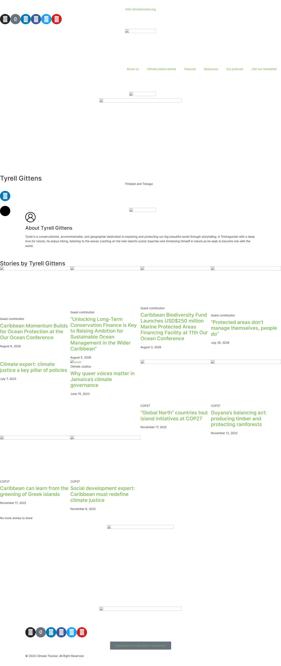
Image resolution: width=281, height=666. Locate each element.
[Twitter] (46, 19)
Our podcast (234, 69)
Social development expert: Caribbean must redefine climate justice (102, 494)
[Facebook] (36, 19)
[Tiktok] (15, 19)
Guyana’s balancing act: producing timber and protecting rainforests (239, 418)
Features (190, 69)
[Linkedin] (26, 19)
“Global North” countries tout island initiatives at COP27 (174, 416)
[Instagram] (5, 19)
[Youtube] (56, 19)
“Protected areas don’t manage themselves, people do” (244, 328)
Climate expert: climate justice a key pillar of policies (33, 367)
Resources (211, 69)
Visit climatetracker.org (140, 9)
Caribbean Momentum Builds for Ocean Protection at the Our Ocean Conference (34, 332)
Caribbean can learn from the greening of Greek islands (34, 491)
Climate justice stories (161, 69)
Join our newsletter (264, 69)
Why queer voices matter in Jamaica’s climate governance (102, 379)
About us (133, 69)
